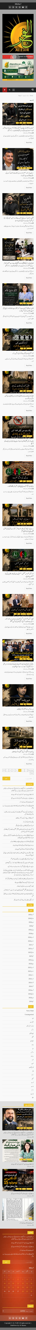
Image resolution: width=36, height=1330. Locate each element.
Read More (29, 143)
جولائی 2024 (31, 994)
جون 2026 (31, 922)
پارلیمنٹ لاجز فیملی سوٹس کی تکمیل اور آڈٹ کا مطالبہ (18, 738)
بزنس (32, 1030)
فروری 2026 (31, 937)
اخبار (33, 1018)
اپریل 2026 (31, 930)
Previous (30, 770)
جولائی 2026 (31, 918)
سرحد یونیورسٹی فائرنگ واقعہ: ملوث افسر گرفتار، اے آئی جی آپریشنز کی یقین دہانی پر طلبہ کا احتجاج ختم (18, 515)
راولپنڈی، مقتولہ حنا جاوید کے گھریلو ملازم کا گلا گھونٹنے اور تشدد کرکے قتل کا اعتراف (19, 863)
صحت (32, 1064)
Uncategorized (29, 1015)
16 (4, 1283)
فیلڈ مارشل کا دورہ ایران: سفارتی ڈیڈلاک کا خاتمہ (25, 886)
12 (23, 1283)
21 (13, 1287)
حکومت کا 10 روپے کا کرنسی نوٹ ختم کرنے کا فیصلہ (25, 818)
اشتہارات (32, 1022)
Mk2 (31, 356)
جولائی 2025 (31, 952)
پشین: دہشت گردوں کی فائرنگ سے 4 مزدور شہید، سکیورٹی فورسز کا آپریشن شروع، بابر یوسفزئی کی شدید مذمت (18, 204)
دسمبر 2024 (31, 975)
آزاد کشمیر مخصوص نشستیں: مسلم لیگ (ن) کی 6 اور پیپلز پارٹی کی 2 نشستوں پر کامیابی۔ (18, 560)
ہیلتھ (33, 1098)
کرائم (21, 168)
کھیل (33, 1079)
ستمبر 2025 (31, 945)
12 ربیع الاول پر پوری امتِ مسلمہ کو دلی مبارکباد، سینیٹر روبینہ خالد (22, 794)
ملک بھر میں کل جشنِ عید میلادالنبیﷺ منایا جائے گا (24, 882)
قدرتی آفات (31, 1067)
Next (31, 773)
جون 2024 (31, 998)
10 (31, 1283)
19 (23, 1287)
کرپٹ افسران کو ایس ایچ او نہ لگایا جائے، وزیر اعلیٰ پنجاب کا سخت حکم (22, 859)
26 (23, 1291)
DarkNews (13, 1325)
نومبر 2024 (31, 979)
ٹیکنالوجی (24, 123)
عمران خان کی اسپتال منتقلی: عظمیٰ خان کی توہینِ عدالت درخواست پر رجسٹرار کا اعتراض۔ (19, 890)
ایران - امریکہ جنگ (23, 614)
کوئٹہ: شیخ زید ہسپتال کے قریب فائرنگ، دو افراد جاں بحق (24, 900)
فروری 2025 (31, 968)
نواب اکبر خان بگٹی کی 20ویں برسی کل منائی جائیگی (25, 826)
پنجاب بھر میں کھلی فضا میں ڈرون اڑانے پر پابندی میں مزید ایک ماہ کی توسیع (18, 427)
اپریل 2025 (31, 960)
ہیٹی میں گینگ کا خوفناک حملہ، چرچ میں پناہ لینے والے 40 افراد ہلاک (22, 842)
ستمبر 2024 (31, 986)
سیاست (21, 123)
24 (31, 1291)
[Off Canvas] (32, 89)
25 (27, 1291)
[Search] (9, 90)
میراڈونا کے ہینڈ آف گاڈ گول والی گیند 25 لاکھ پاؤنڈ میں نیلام (23, 845)
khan (31, 133)
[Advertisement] (18, 57)
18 (27, 1287)
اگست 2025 (31, 949)
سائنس (32, 1052)
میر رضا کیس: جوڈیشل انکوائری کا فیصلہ (18, 695)
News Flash (29, 123)
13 (18, 1283)
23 (4, 1287)
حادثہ (33, 1045)
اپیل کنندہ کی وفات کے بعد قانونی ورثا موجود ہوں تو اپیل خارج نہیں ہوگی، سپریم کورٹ (18, 382)
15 (9, 1283)
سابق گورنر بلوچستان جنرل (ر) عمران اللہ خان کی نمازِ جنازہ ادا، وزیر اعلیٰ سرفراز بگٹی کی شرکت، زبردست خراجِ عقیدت (18, 650)
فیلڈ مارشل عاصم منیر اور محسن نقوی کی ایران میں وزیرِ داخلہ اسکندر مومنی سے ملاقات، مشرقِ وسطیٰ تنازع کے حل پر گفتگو (18, 605)
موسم (32, 1090)
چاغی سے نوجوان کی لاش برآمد (28, 822)
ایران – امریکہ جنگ (30, 1026)
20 (18, 1287)
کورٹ (24, 391)
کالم (33, 1071)
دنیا (33, 1049)
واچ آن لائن (4, 89)
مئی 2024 (31, 1001)
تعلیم (24, 523)
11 (27, 1283)
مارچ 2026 (31, 934)
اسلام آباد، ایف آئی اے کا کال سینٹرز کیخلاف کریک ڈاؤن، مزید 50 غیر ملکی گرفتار (19, 879)
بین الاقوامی (31, 1033)
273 (4, 770)
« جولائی (32, 1301)
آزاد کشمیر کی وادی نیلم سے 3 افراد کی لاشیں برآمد (18, 339)
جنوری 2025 (31, 971)
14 (13, 1283)
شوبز (21, 258)
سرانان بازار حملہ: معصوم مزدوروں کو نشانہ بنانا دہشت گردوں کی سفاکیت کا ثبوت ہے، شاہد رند (18, 159)
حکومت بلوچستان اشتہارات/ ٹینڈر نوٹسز (27, 802)
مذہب (32, 1086)
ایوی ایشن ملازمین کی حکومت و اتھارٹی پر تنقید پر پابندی (24, 849)
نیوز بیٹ (17, 123)
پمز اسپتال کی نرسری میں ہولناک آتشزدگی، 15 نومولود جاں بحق (22, 798)
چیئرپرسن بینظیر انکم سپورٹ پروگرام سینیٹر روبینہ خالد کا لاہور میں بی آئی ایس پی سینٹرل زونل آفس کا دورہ (18, 294)
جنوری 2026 (31, 941)
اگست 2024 (31, 990)
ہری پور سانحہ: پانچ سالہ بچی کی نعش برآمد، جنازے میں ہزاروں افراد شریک (21, 866)
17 (31, 1287)
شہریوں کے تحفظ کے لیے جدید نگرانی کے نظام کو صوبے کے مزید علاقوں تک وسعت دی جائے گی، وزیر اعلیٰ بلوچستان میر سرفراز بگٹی (18, 114)
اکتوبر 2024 (31, 983)
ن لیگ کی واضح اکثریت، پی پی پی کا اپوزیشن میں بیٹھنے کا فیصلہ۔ (18, 472)
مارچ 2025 (31, 964)
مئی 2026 (31, 926)
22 (9, 1287)
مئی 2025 (31, 956)
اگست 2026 (31, 915)
